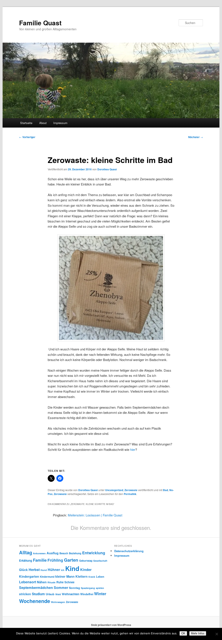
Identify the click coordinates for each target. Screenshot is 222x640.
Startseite (26, 123)
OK (183, 633)
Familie (40, 560)
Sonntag (74, 588)
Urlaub (50, 594)
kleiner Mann (65, 576)
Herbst (34, 569)
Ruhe (60, 582)
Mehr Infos (197, 633)
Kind (72, 568)
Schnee (69, 582)
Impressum (60, 123)
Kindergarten (29, 576)
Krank (91, 576)
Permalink (130, 494)
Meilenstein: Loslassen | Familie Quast (95, 515)
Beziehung (75, 553)
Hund (44, 570)
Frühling (55, 560)
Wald (58, 594)
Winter (100, 593)
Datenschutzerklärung (129, 551)
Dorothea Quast (107, 169)
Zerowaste (130, 490)
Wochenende (34, 601)
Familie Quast (40, 22)
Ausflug (53, 553)
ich (62, 570)
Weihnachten (70, 594)
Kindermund (47, 577)
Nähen (42, 582)
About (43, 123)
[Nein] (216, 634)
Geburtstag (85, 561)
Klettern (81, 576)
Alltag (25, 552)
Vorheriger (27, 137)
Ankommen (39, 553)
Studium (38, 594)
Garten (71, 560)
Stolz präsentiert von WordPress (111, 625)
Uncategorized (114, 490)
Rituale (51, 582)
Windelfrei (86, 594)
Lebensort (27, 581)
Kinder (85, 569)
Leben (100, 577)
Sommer (61, 587)
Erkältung (25, 560)
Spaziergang (88, 588)
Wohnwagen (58, 602)
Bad (165, 490)
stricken (25, 594)
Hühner (54, 569)
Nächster (195, 137)
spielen (100, 588)
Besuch (63, 553)
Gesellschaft (100, 560)
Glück (23, 569)
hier (132, 449)
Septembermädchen (36, 587)
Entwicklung (93, 552)
